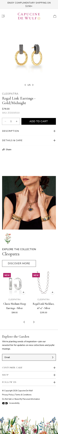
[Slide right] (33, 85)
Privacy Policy (8, 395)
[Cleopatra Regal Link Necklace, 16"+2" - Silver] (43, 283)
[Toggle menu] (3, 16)
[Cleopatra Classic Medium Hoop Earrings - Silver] (14, 283)
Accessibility (14, 403)
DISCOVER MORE (19, 263)
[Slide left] (25, 85)
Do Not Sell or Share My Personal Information (21, 399)
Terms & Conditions (23, 395)
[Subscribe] (53, 357)
